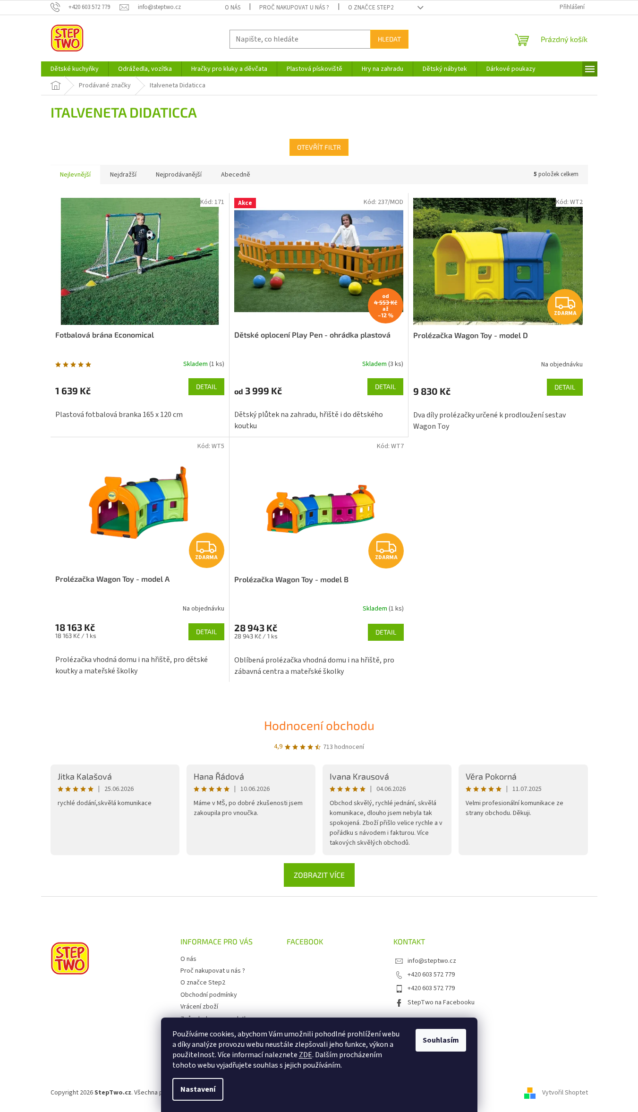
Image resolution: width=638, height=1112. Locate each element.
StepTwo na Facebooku (441, 1002)
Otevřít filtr (319, 147)
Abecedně (235, 174)
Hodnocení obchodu (319, 725)
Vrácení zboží (199, 1006)
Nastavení (197, 1089)
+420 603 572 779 (431, 974)
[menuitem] (74, 68)
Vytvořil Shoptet (565, 1092)
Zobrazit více (319, 874)
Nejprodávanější (179, 174)
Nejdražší (123, 174)
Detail (206, 386)
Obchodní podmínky (208, 995)
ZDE (305, 1055)
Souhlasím (441, 1040)
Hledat (389, 39)
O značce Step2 (370, 7)
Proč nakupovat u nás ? (294, 7)
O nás (232, 7)
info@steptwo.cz (432, 961)
